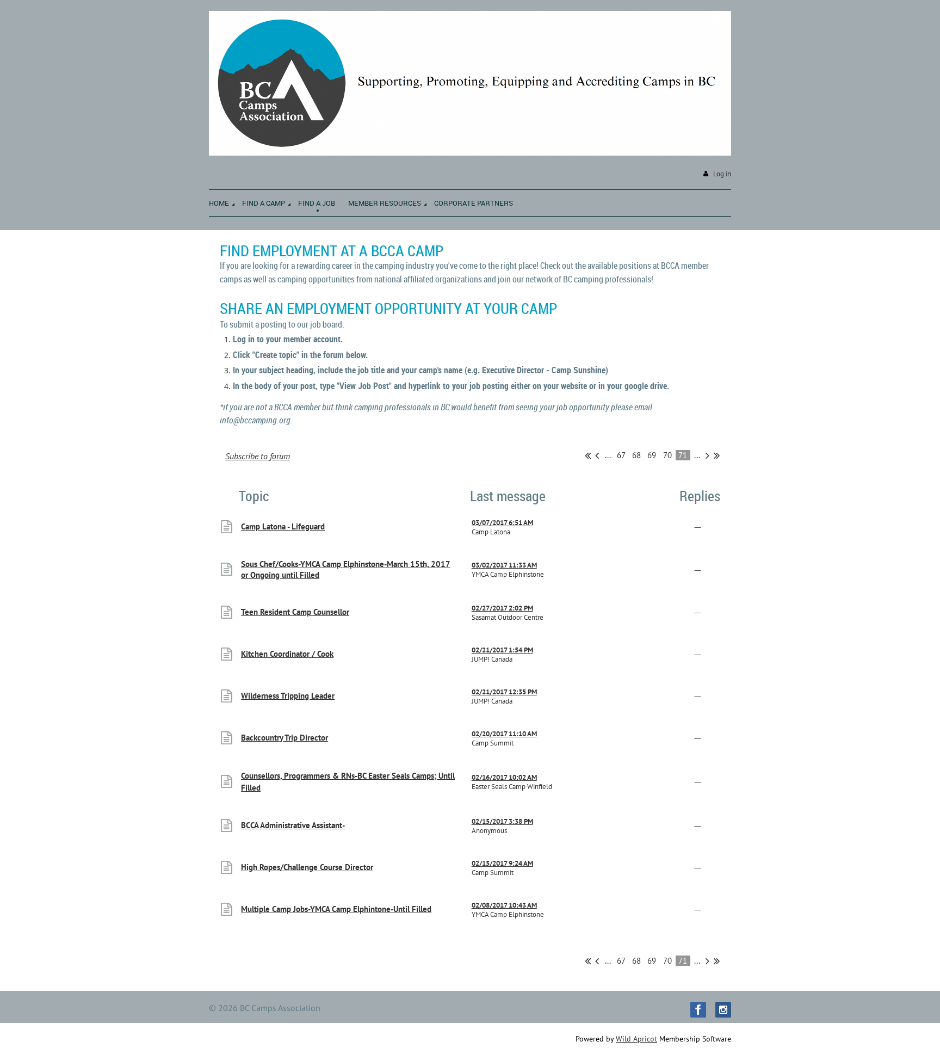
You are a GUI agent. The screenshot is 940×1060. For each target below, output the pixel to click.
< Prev (597, 455)
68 (636, 455)
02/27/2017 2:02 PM (502, 608)
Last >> (717, 455)
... (608, 455)
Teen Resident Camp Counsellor (295, 612)
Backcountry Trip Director (284, 737)
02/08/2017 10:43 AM (504, 905)
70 (667, 455)
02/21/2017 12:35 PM (504, 692)
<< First (588, 455)
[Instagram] (723, 1010)
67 (621, 455)
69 (652, 455)
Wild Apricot (636, 1039)
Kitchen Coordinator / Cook (287, 654)
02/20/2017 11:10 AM (504, 733)
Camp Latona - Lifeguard (283, 526)
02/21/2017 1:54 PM (502, 650)
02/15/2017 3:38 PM (502, 821)
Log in (722, 173)
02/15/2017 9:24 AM (502, 863)
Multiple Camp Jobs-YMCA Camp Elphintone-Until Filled (336, 909)
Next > (707, 455)
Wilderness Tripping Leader (288, 696)
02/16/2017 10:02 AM (504, 777)
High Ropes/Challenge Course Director (307, 867)
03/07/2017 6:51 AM (502, 522)
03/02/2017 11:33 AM (504, 565)
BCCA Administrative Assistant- (293, 825)
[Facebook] (698, 1010)
